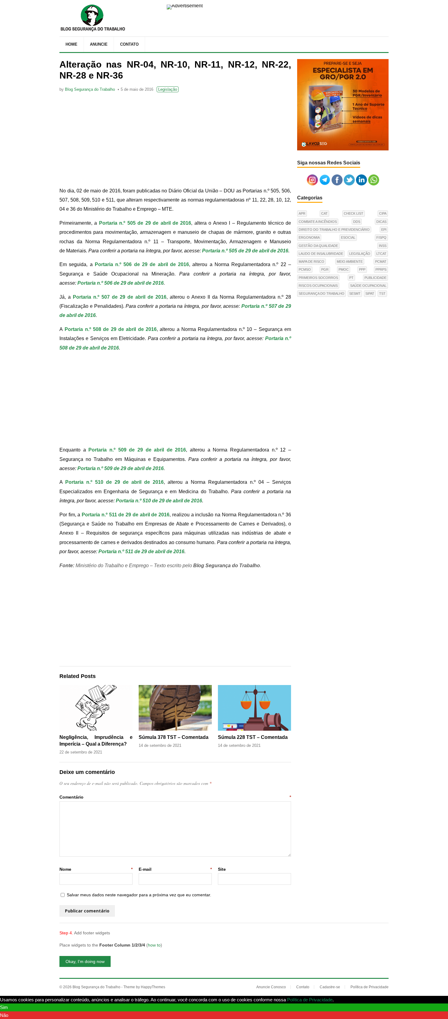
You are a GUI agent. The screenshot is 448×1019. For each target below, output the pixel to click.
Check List (353, 213)
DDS (356, 221)
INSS (382, 246)
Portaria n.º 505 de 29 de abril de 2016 (245, 250)
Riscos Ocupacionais (318, 285)
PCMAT (380, 261)
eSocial (348, 237)
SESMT (355, 293)
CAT (324, 213)
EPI (383, 229)
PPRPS (380, 269)
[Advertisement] (175, 140)
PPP (362, 269)
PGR (325, 269)
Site (222, 869)
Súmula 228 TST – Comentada (253, 737)
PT (351, 277)
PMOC (344, 269)
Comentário (175, 797)
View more (345, 999)
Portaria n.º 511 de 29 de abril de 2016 (125, 514)
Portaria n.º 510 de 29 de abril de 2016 (159, 500)
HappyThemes (153, 987)
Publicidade (375, 277)
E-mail (175, 869)
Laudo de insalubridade (321, 253)
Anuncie (99, 44)
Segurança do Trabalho (321, 293)
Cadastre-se (330, 987)
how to (154, 945)
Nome (96, 869)
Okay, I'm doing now (85, 961)
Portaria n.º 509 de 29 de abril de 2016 (120, 468)
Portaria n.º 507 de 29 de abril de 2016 (119, 297)
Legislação (167, 89)
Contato (129, 44)
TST (382, 293)
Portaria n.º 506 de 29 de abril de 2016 (142, 264)
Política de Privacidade (369, 987)
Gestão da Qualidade (318, 246)
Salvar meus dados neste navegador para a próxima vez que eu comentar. (139, 894)
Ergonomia (309, 237)
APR (302, 213)
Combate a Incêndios (318, 221)
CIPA (382, 213)
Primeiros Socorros (318, 277)
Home (71, 44)
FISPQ (381, 237)
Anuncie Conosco (271, 987)
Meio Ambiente (350, 261)
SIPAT (369, 293)
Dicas (381, 221)
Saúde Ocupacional (368, 285)
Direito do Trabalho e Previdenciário (334, 229)
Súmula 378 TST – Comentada (173, 737)
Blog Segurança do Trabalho (90, 89)
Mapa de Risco (311, 261)
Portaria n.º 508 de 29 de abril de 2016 (111, 329)
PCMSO (305, 269)
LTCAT (381, 253)
